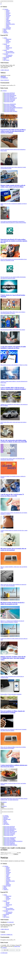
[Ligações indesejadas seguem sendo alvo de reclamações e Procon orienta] (9, 147)
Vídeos (4, 30)
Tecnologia (8, 15)
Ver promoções (9, 55)
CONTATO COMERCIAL (7, 934)
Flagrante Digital (6, 28)
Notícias (8, 10)
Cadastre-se (5, 32)
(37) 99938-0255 (4, 77)
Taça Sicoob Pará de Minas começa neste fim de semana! (13, 329)
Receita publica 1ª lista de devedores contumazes (11, 694)
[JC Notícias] (4, 90)
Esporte (7, 14)
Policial (7, 11)
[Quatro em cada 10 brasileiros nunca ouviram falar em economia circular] (9, 674)
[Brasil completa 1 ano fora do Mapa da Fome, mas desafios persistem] (9, 781)
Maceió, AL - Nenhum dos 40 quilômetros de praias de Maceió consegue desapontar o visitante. (12, 621)
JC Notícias (5, 9)
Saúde (7, 19)
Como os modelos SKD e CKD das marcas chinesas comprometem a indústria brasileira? (13, 388)
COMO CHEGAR (5, 70)
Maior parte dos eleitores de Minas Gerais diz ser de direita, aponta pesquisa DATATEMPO (13, 747)
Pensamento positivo (10, 24)
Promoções (5, 53)
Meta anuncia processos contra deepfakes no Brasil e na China (14, 364)
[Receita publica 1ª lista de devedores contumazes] (10, 691)
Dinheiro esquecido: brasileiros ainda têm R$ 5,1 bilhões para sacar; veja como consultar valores (13, 658)
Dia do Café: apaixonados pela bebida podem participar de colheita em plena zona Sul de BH (14, 441)
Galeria (7, 49)
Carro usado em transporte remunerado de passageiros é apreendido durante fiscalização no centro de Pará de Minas (13, 222)
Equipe (7, 40)
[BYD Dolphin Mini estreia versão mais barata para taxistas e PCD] (10, 419)
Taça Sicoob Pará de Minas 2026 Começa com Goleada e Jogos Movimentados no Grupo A (13, 312)
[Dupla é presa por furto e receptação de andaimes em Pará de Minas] (10, 201)
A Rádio (5, 37)
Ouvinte (5, 50)
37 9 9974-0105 (4, 952)
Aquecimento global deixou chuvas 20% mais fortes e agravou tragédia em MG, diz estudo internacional (14, 799)
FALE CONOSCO (5, 80)
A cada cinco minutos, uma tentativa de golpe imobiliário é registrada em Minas (13, 347)
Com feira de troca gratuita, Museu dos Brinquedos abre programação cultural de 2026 (13, 459)
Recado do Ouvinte (10, 52)
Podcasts (5, 31)
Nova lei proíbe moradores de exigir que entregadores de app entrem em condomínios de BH (14, 260)
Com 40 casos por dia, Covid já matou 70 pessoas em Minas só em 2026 (12, 495)
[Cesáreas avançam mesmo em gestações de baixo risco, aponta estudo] (7, 528)
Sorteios (7, 26)
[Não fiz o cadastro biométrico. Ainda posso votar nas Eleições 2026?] (11, 564)
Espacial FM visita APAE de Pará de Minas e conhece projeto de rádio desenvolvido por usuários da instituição (13, 131)
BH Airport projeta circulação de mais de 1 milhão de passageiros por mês (12, 603)
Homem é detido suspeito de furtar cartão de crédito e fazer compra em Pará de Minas (13, 186)
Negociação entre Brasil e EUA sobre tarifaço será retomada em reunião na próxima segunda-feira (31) (14, 241)
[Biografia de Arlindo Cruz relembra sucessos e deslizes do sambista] (9, 474)
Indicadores (8, 27)
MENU (2, 113)
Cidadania (8, 20)
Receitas (8, 45)
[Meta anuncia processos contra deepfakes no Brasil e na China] (9, 362)
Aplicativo (5, 818)
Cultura (7, 17)
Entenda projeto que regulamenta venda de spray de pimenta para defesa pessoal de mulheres (13, 730)
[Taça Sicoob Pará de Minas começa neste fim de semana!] (10, 327)
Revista (7, 46)
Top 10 (7, 42)
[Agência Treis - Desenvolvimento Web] (16, 946)
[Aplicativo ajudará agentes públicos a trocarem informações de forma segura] (10, 379)
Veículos (8, 16)
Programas (8, 41)
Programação (6, 57)
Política (7, 25)
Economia (8, 22)
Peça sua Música (9, 51)
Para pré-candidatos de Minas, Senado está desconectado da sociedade (13, 711)
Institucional (8, 39)
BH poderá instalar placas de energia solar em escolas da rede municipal (13, 549)
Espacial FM (6, 816)
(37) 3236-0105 (10, 922)
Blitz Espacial (9, 47)
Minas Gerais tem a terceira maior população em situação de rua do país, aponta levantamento (13, 585)
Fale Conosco (6, 60)
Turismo (8, 21)
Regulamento (9, 56)
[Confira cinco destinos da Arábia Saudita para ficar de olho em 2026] (10, 636)
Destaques (8, 13)
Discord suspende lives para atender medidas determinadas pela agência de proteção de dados (13, 277)
